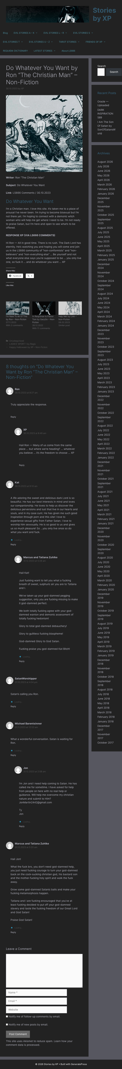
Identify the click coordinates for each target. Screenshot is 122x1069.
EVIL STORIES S (81, 32)
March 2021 (104, 514)
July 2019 (103, 628)
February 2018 (106, 716)
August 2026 (105, 161)
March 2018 (104, 712)
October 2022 (105, 412)
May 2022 (103, 439)
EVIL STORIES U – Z (39, 41)
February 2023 (106, 387)
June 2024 (103, 302)
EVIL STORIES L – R (54, 32)
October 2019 (105, 610)
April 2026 (103, 179)
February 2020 (106, 584)
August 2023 (105, 359)
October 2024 (105, 280)
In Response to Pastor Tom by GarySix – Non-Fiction (43, 319)
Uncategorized (16, 340)
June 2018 (103, 698)
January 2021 (105, 523)
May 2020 (103, 571)
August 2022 (105, 425)
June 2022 (103, 434)
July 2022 (103, 430)
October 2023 (105, 346)
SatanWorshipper (26, 678)
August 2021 (104, 491)
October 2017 (105, 742)
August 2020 (105, 557)
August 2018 (104, 689)
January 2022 (105, 457)
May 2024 (103, 307)
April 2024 (103, 311)
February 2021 (106, 519)
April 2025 (103, 246)
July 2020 (103, 562)
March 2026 (104, 184)
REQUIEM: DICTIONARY (15, 50)
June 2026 (103, 170)
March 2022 (104, 448)
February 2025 (106, 255)
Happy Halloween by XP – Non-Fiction (28, 347)
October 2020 (105, 544)
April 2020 (103, 575)
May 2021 (103, 505)
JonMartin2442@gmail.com (35, 802)
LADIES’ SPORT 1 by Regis (22, 344)
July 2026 (103, 166)
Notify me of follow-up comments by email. (34, 1016)
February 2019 (106, 650)
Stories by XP (104, 14)
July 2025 (103, 232)
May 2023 (103, 373)
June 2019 (103, 632)
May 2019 (103, 637)
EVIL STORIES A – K (24, 32)
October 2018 (105, 676)
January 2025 (105, 259)
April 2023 (103, 377)
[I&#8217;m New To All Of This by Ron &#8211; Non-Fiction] (17, 308)
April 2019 (103, 641)
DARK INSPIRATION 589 (105, 113)
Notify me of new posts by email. (28, 1024)
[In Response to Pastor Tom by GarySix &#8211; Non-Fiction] (44, 308)
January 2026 (105, 193)
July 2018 (103, 694)
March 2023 (104, 382)
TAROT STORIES (67, 41)
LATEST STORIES (43, 50)
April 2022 (103, 443)
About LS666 (68, 50)
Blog (5, 32)
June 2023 (103, 368)
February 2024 (106, 321)
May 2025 (103, 241)
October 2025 (105, 214)
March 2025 (104, 250)
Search (101, 66)
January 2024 (105, 325)
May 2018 (103, 703)
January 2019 (105, 655)
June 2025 (103, 236)
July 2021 (103, 496)
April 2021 (103, 509)
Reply (13, 417)
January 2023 (105, 391)
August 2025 (105, 227)
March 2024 (104, 316)
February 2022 (106, 452)
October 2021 (105, 478)
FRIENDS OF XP (94, 41)
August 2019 (105, 623)
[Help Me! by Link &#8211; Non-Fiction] (70, 308)
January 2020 (105, 589)
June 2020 (103, 566)
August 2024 (105, 293)
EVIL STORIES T (11, 41)
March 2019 (104, 646)
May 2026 (103, 175)
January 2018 (105, 721)
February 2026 (106, 189)
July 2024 (103, 298)
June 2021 (103, 500)
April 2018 (103, 707)
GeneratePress (79, 1064)
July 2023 (103, 364)
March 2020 (104, 580)
